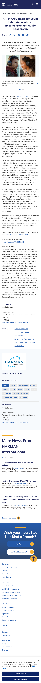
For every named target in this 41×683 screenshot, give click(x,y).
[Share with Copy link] (27, 35)
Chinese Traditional (20, 393)
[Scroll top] (33, 558)
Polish (27, 389)
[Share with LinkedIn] (10, 35)
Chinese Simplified (10, 397)
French (5, 389)
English (5, 385)
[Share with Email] (23, 35)
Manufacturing (30, 342)
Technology (19, 342)
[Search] (32, 4)
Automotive (19, 336)
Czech (34, 389)
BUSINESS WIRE (23, 96)
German (33, 385)
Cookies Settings (20, 673)
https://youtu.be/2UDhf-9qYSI (17, 235)
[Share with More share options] (31, 35)
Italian (12, 389)
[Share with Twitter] (14, 35)
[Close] (38, 660)
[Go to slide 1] (19, 90)
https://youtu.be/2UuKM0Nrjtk (13, 242)
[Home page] (10, 4)
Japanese (23, 397)
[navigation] (37, 4)
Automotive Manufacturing (24, 339)
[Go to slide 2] (23, 90)
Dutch (20, 389)
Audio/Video (19, 346)
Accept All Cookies (20, 679)
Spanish (13, 385)
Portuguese (23, 385)
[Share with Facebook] (18, 35)
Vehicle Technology (22, 329)
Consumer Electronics (22, 332)
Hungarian (7, 393)
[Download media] (38, 83)
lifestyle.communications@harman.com (16, 323)
